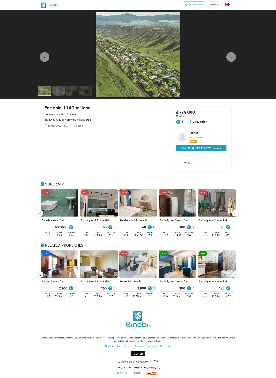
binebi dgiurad (136, 368)
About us (109, 346)
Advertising (165, 346)
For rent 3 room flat (53, 281)
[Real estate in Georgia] (49, 5)
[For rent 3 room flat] (59, 264)
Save (190, 163)
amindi (127, 368)
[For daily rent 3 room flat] (99, 264)
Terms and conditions (146, 346)
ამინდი (119, 368)
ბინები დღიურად (152, 368)
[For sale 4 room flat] (59, 203)
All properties (197, 137)
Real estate (50, 114)
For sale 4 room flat (53, 220)
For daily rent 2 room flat (95, 220)
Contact (128, 346)
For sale (72, 114)
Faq (119, 346)
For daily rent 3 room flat (95, 281)
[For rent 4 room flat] (138, 264)
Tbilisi (61, 114)
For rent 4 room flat (131, 281)
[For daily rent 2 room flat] (99, 203)
